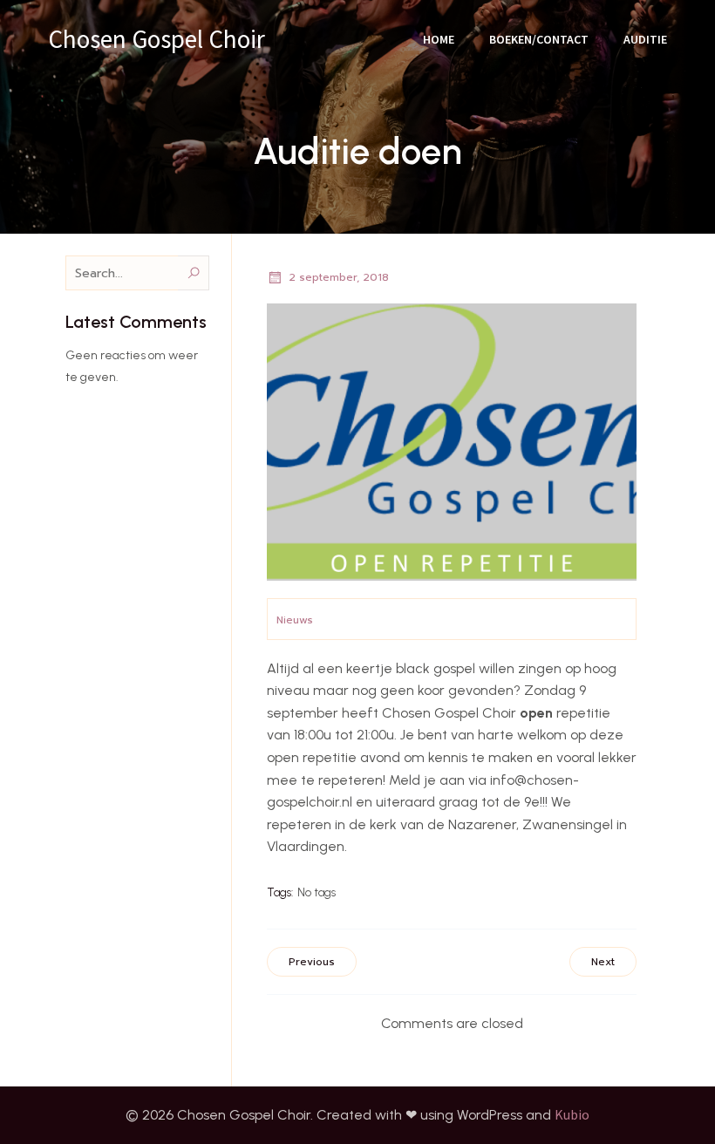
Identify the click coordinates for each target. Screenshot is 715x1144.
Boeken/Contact (539, 39)
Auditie (645, 39)
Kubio (572, 1114)
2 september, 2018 (339, 277)
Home (438, 39)
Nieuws (294, 620)
